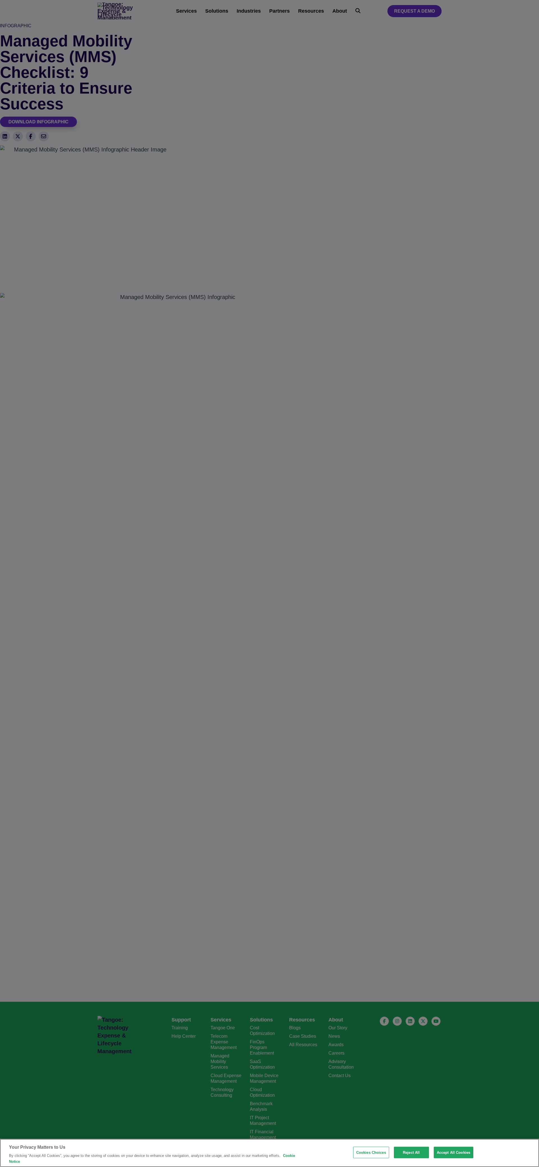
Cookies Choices (371, 1152)
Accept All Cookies (453, 1152)
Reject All (411, 1152)
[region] (269, 1153)
